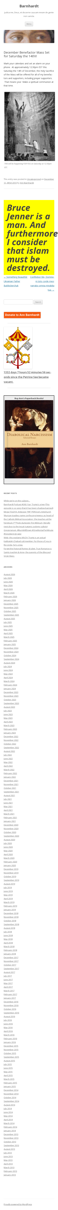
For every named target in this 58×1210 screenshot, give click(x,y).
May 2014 (8, 1116)
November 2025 (11, 607)
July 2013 (8, 1152)
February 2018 (10, 950)
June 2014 (8, 1112)
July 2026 (8, 578)
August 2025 (9, 618)
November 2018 (11, 917)
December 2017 (11, 957)
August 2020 (9, 839)
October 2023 (10, 699)
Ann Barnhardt (27, 182)
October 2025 (10, 611)
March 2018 (9, 946)
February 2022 (10, 773)
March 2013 (9, 1167)
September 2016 (11, 1012)
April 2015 (8, 1075)
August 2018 (9, 928)
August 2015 (9, 1060)
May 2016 (8, 1027)
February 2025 (10, 640)
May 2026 (8, 585)
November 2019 (11, 872)
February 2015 (10, 1082)
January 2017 (10, 998)
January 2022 (10, 777)
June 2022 (8, 758)
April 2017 (8, 987)
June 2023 (8, 714)
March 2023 (9, 725)
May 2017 (8, 983)
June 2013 (8, 1156)
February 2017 (10, 994)
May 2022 (8, 762)
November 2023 (11, 696)
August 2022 (9, 751)
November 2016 (11, 1005)
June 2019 (8, 891)
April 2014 (8, 1119)
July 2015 (8, 1064)
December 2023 (11, 692)
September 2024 (11, 659)
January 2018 (10, 953)
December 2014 (11, 1090)
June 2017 (8, 979)
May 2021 (8, 806)
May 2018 (8, 939)
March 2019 (9, 902)
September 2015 (11, 1057)
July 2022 (8, 755)
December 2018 (11, 913)
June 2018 (8, 935)
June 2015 (8, 1068)
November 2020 (11, 828)
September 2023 (11, 703)
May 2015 (8, 1071)
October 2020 (10, 832)
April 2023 (8, 721)
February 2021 (10, 817)
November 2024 (11, 651)
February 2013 (10, 1171)
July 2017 (8, 976)
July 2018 (8, 931)
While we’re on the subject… (17, 500)
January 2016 (10, 1042)
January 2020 (10, 865)
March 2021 (9, 813)
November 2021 (11, 784)
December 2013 (11, 1134)
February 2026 (10, 596)
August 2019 (9, 883)
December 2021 (11, 780)
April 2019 (8, 898)
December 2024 (11, 648)
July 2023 (8, 710)
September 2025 (11, 615)
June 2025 (8, 626)
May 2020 (8, 850)
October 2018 (10, 920)
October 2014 (10, 1097)
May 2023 (8, 718)
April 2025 (8, 633)
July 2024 (8, 666)
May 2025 (8, 629)
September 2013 (11, 1145)
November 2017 (11, 961)
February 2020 (10, 861)
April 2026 (8, 589)
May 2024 (8, 673)
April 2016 (8, 1031)
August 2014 (9, 1104)
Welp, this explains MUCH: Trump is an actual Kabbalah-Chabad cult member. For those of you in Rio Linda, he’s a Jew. (27, 541)
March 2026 (9, 592)
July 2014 (8, 1108)
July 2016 (8, 1020)
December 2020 (11, 824)
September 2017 (11, 968)
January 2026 (10, 600)
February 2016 (10, 1038)
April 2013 (8, 1163)
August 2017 (9, 972)
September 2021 (11, 791)
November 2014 (11, 1093)
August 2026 (9, 574)
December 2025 (11, 603)
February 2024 (10, 685)
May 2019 (8, 894)
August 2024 (9, 662)
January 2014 (10, 1130)
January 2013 (10, 1174)
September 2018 (11, 924)
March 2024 (9, 681)
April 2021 (8, 810)
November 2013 (11, 1138)
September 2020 (11, 836)
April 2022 (8, 766)
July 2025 (8, 622)
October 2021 (10, 788)
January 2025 (10, 644)
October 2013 (10, 1141)
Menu (29, 24)
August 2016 (9, 1016)
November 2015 (11, 1049)
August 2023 (9, 707)
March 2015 (9, 1079)
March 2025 (9, 637)
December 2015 (11, 1046)
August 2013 (9, 1149)
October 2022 (10, 743)
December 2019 (11, 869)
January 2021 (10, 821)
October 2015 (10, 1053)
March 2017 (9, 990)
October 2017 (10, 964)
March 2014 (9, 1123)
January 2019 (10, 909)
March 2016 (9, 1034)
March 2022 (9, 769)
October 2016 (10, 1009)
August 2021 (9, 795)
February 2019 (10, 906)
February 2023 (10, 729)
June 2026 (8, 581)
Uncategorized (34, 179)
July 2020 (8, 843)
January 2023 (10, 732)
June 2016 (8, 1023)
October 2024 (10, 655)
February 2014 (10, 1127)
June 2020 (8, 847)
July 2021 (8, 799)
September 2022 (11, 747)
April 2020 (8, 854)
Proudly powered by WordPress (18, 1204)
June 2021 (8, 802)
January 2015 (10, 1086)
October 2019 (10, 876)
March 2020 (9, 858)
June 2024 (8, 670)
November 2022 (11, 740)
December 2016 (11, 1001)
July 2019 (8, 887)
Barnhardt (29, 6)
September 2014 (11, 1101)
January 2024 (10, 688)
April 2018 (8, 942)
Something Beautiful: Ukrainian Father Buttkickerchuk (15, 281)
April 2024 (8, 677)
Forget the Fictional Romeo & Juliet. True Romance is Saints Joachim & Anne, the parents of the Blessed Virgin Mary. (28, 552)
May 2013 (8, 1160)
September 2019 (11, 880)
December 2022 (11, 736)
